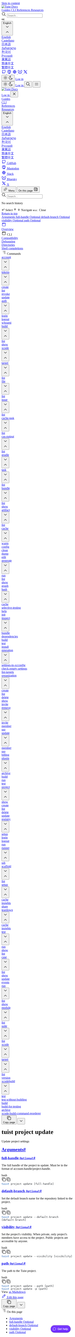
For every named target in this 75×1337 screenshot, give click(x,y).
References (8, 105)
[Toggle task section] (5, 477)
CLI (4, 102)
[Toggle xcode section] (5, 355)
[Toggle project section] (5, 794)
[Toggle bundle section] (5, 495)
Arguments (9, 217)
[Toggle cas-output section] (5, 444)
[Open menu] (36, 84)
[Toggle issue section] (5, 407)
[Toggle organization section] (5, 683)
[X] (25, 73)
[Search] (28, 84)
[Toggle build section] (5, 333)
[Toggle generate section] (5, 568)
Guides (6, 99)
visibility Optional (13, 220)
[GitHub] (4, 73)
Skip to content (11, 3)
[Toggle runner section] (5, 855)
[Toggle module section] (5, 1015)
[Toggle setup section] (5, 892)
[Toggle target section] (5, 370)
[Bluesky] (20, 73)
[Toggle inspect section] (5, 625)
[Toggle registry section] (5, 826)
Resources (8, 109)
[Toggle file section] (5, 389)
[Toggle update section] (5, 740)
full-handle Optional (28, 217)
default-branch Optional (55, 217)
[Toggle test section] (5, 939)
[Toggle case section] (5, 964)
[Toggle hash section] (5, 597)
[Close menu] (14, 94)
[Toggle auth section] (5, 308)
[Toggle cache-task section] (5, 425)
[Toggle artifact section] (5, 517)
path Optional (32, 220)
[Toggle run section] (5, 993)
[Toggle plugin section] (5, 766)
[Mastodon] (9, 73)
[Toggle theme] (8, 78)
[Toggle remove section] (5, 715)
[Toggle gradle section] (5, 462)
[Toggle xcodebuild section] (5, 1089)
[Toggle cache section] (5, 536)
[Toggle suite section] (5, 1033)
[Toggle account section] (5, 264)
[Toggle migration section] (5, 658)
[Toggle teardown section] (5, 917)
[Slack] (15, 73)
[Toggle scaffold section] (5, 874)
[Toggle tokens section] (5, 279)
